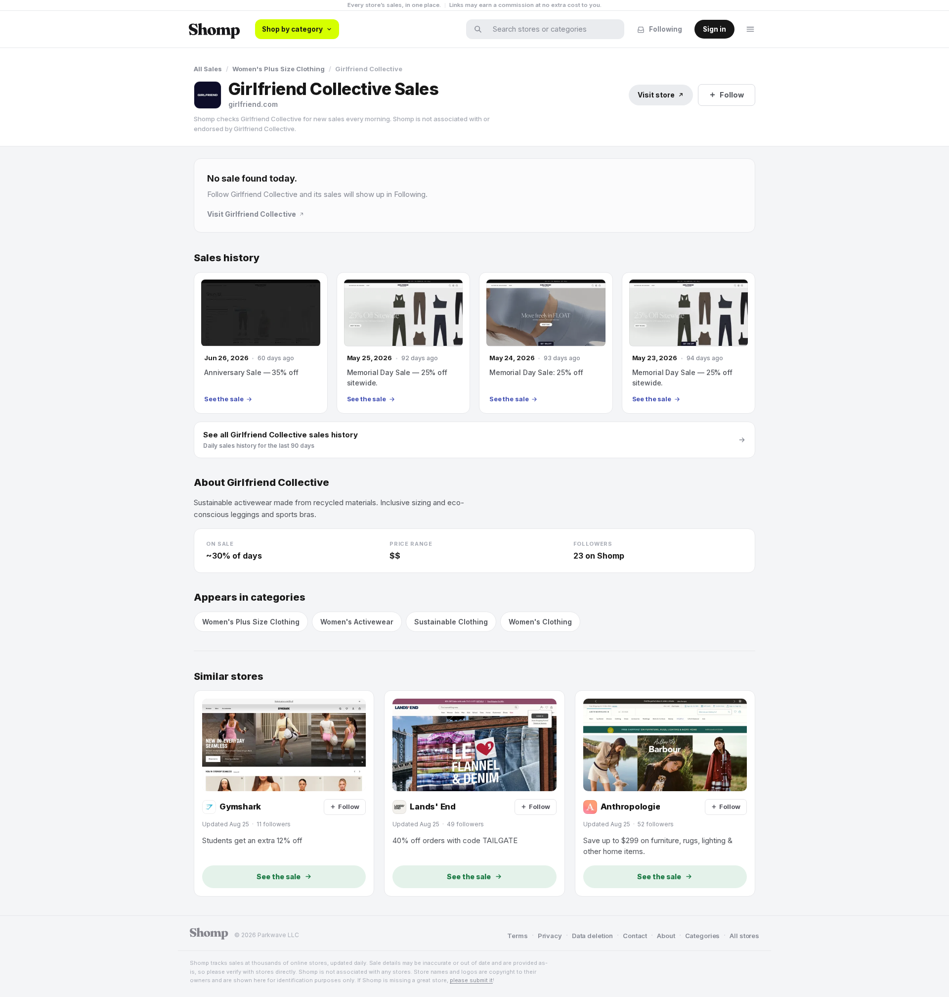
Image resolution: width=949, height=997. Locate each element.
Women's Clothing (540, 621)
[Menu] (750, 29)
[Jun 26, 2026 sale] (260, 343)
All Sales (208, 69)
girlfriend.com (253, 104)
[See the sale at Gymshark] (284, 793)
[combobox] (551, 29)
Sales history (226, 258)
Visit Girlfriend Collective (251, 214)
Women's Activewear (356, 621)
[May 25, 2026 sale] (403, 343)
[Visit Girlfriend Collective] (207, 95)
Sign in (714, 29)
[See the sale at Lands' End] (474, 793)
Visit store (656, 95)
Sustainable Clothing (451, 621)
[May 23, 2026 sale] (688, 343)
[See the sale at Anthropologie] (665, 793)
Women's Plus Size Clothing (278, 69)
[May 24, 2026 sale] (545, 343)
